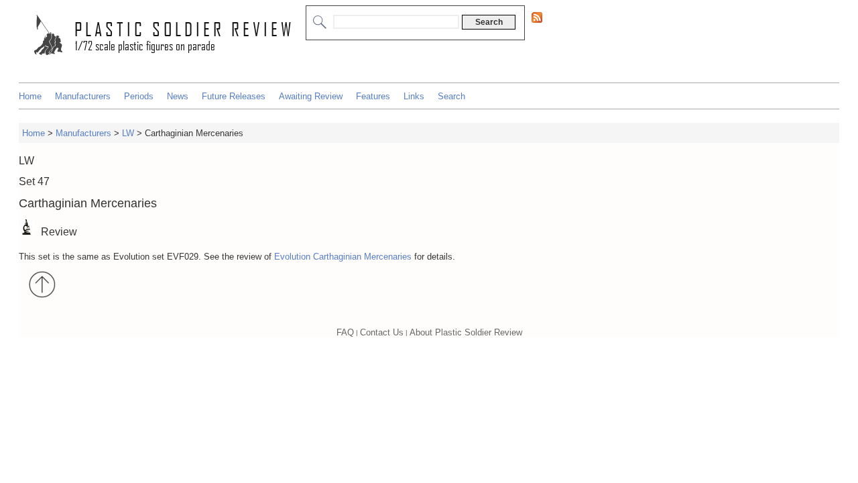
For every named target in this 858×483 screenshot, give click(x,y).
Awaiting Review (311, 96)
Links (414, 96)
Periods (139, 96)
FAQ (345, 332)
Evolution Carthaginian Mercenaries (343, 257)
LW (128, 133)
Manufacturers (83, 96)
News (177, 96)
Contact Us (382, 332)
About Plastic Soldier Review (466, 332)
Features (373, 96)
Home (30, 96)
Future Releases (233, 96)
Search (451, 96)
